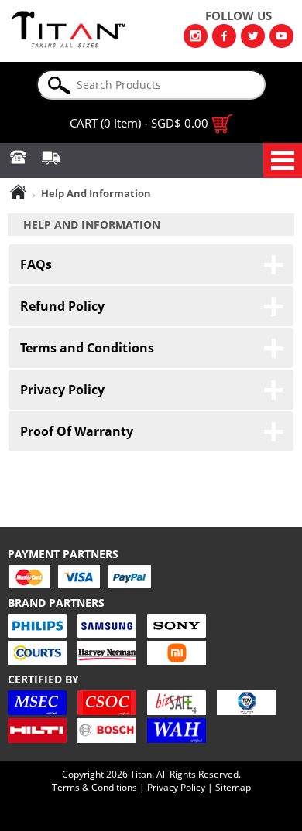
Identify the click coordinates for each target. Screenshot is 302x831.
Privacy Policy (176, 787)
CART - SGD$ (139, 123)
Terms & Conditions (94, 787)
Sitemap (233, 787)
